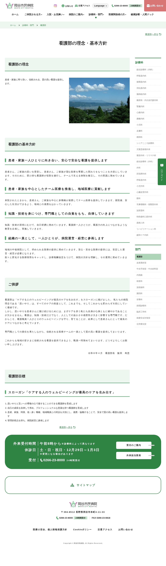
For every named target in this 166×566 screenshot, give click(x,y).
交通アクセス (84, 6)
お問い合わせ (156, 5)
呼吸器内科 (141, 76)
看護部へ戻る (151, 34)
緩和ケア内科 (142, 235)
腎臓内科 (140, 106)
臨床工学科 (141, 312)
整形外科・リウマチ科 (146, 155)
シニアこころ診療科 (145, 143)
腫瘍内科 (140, 119)
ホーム (13, 25)
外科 (138, 168)
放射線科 (140, 287)
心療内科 (140, 112)
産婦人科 (140, 223)
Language (99, 5)
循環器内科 (141, 82)
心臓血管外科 (142, 192)
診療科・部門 (28, 25)
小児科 (139, 125)
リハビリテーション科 (146, 229)
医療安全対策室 (143, 318)
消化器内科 (141, 88)
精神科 (139, 137)
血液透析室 (141, 263)
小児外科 (140, 186)
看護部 (43, 25)
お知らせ (69, 6)
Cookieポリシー (82, 529)
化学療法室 (141, 324)
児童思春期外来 (143, 149)
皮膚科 (139, 131)
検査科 (139, 281)
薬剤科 (139, 293)
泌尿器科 (140, 210)
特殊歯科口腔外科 (144, 217)
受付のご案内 (134, 445)
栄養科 (139, 299)
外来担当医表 (134, 455)
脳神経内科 (141, 94)
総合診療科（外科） (145, 161)
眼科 (138, 198)
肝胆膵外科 (141, 174)
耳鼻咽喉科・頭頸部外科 (147, 204)
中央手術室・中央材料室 (147, 269)
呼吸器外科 (141, 180)
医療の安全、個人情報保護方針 (50, 529)
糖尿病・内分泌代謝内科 (147, 100)
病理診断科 (141, 306)
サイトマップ (86, 485)
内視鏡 (139, 275)
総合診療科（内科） (145, 70)
